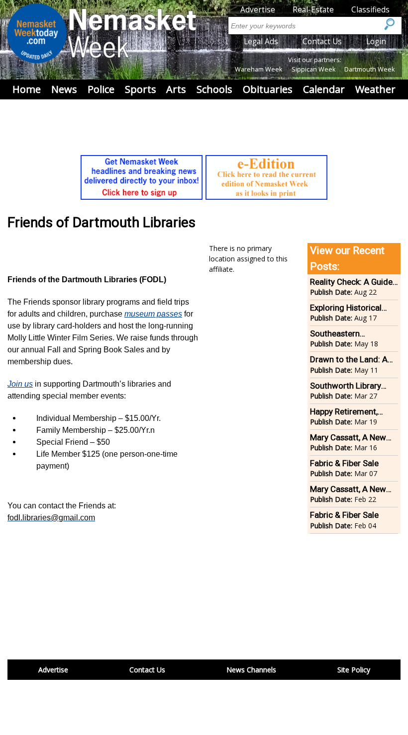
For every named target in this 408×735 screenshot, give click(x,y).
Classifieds (370, 9)
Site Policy (353, 669)
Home (26, 89)
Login (376, 41)
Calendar (324, 89)
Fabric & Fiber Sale (344, 463)
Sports (140, 89)
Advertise (257, 9)
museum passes (153, 314)
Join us (20, 384)
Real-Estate (313, 9)
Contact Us (322, 41)
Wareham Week (258, 69)
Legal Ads (261, 41)
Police (101, 89)
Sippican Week (313, 69)
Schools (214, 89)
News (64, 89)
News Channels (251, 669)
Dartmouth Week (369, 69)
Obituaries (268, 89)
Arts (176, 89)
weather (375, 89)
